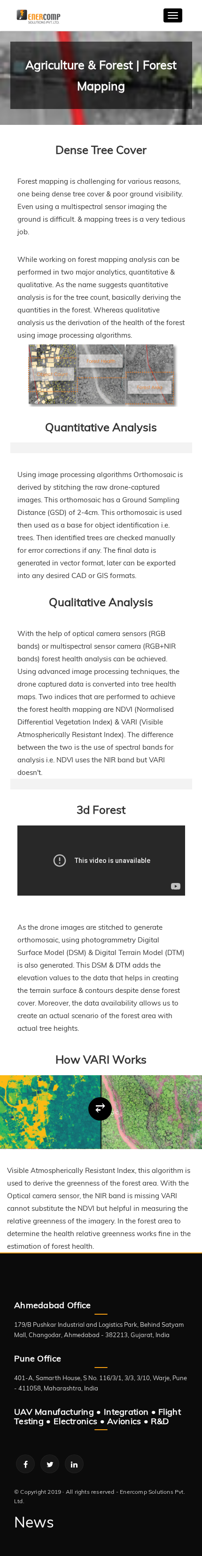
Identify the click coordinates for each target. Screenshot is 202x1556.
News (34, 1522)
